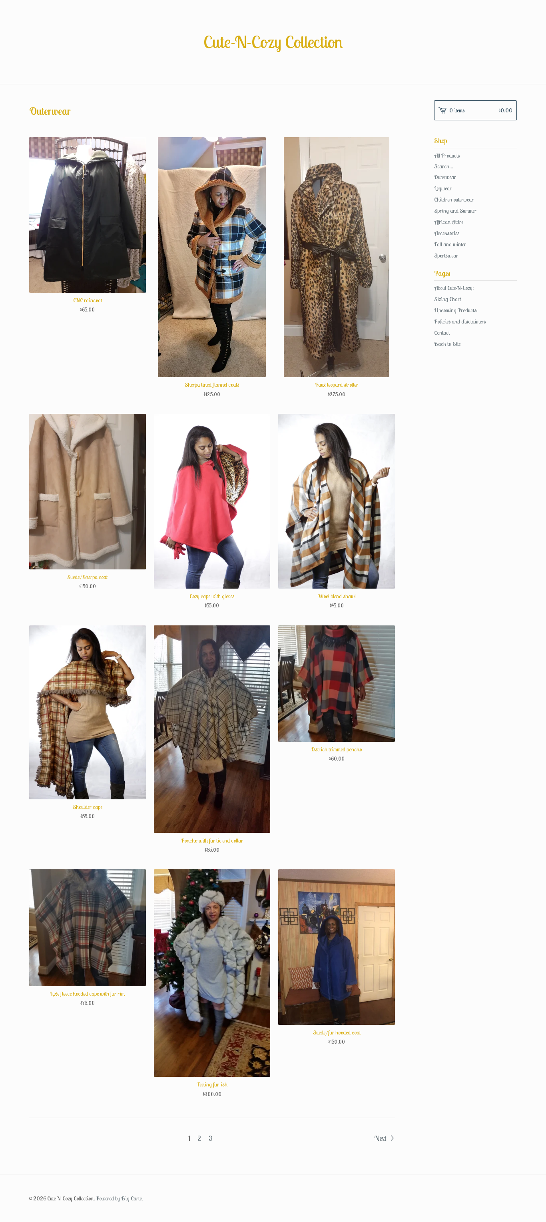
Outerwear (445, 177)
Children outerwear (454, 199)
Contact (442, 332)
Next (381, 1138)
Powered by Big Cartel (119, 1198)
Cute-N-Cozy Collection (273, 42)
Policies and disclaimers (460, 321)
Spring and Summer (455, 210)
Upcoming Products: (456, 310)
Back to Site (447, 343)
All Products (447, 155)
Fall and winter (450, 244)
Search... (443, 166)
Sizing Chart (447, 299)
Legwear (443, 188)
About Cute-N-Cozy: (454, 288)
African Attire (448, 222)
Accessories (446, 233)
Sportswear (446, 255)
